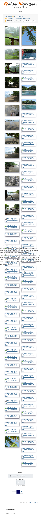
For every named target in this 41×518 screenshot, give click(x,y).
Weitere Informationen (16, 272)
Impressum (29, 272)
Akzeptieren (6, 269)
